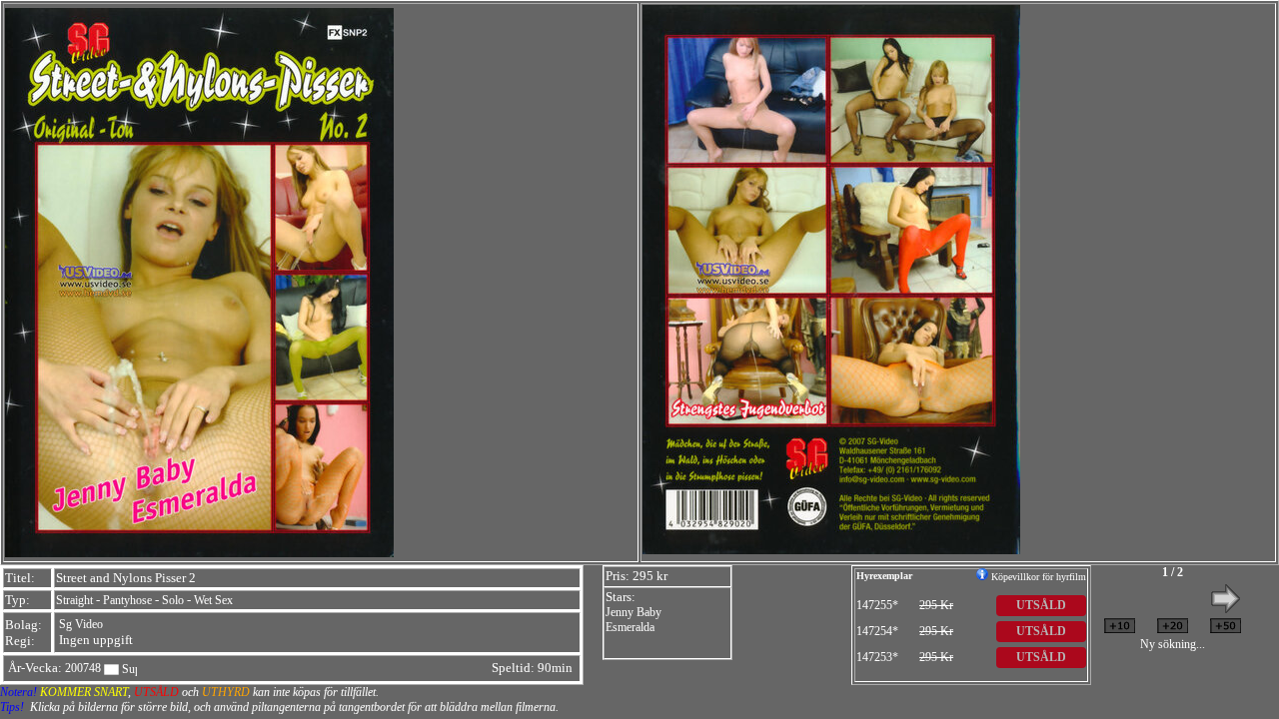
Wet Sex (213, 600)
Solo (173, 600)
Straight (74, 600)
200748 (83, 668)
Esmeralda (630, 627)
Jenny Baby (633, 612)
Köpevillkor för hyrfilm (1037, 576)
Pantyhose (127, 600)
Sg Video (81, 624)
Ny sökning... (1172, 644)
